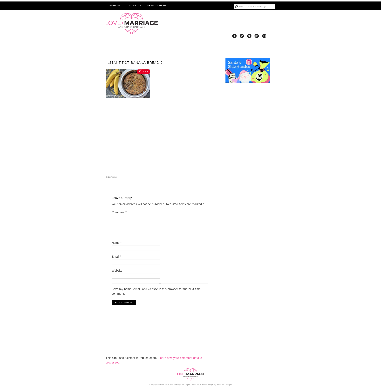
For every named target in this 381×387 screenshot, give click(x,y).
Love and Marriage (132, 23)
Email (116, 256)
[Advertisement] (247, 205)
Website (117, 270)
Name (117, 242)
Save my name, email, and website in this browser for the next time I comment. (157, 291)
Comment (119, 212)
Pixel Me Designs (224, 385)
